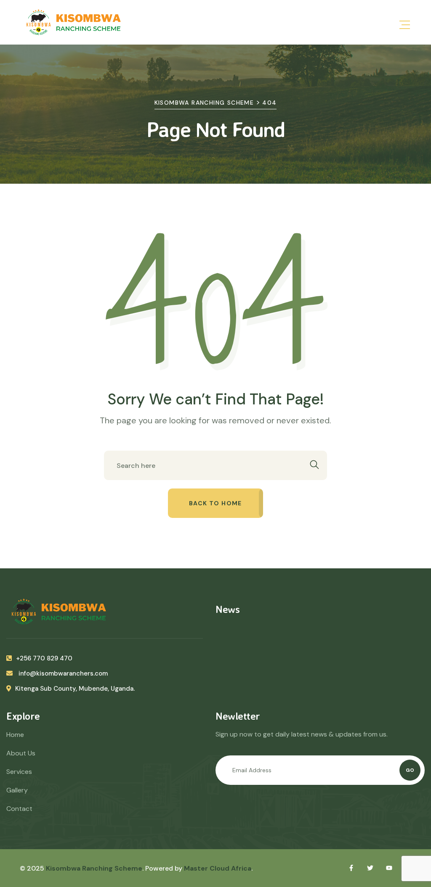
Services (19, 771)
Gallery (17, 790)
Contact (19, 808)
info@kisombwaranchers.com (62, 673)
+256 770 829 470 (44, 658)
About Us (20, 753)
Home (15, 734)
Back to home (215, 503)
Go (410, 770)
